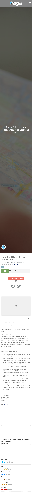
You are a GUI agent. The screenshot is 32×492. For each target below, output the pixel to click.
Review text (4, 443)
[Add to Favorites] (16, 281)
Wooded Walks (13, 271)
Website (5, 404)
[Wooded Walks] (5, 271)
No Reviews (14, 264)
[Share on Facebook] (13, 286)
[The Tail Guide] (16, 5)
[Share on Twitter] (19, 286)
